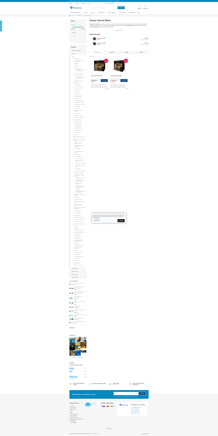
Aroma (75, 250)
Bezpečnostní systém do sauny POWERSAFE (80, 187)
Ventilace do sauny (77, 236)
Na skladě (75, 35)
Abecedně (141, 52)
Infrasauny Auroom (77, 122)
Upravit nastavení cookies (94, 433)
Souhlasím (121, 220)
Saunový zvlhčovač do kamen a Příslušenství (80, 208)
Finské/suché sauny (76, 58)
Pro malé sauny (78, 156)
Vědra (75, 226)
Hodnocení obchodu (74, 414)
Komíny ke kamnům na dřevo (80, 161)
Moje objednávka (73, 422)
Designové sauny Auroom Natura (79, 81)
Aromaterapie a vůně (77, 215)
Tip (74, 40)
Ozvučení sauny (77, 258)
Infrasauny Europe (77, 130)
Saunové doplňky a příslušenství (79, 223)
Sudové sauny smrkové (78, 115)
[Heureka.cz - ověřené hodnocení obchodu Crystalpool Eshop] (92, 405)
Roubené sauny (77, 83)
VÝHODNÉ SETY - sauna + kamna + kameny (79, 61)
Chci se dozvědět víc (118, 30)
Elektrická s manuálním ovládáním (78, 143)
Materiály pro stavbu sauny (78, 265)
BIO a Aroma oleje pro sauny (79, 219)
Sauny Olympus (77, 108)
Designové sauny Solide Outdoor (78, 111)
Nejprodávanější (97, 52)
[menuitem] (76, 12)
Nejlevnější (112, 52)
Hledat (121, 7)
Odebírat (142, 393)
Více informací (96, 217)
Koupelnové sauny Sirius (78, 100)
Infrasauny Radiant (77, 126)
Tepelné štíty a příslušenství (80, 163)
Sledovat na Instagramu (79, 357)
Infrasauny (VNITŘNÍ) (77, 120)
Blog (71, 412)
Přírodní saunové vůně (78, 221)
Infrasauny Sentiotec (78, 124)
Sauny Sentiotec (77, 92)
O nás (89, 3)
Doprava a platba (74, 415)
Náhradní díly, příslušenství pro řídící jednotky (80, 192)
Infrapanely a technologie (78, 173)
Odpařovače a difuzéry (78, 252)
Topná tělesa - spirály (78, 199)
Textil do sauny (77, 234)
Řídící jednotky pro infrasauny (79, 184)
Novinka (74, 38)
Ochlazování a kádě (76, 263)
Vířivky (73, 53)
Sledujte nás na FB (136, 413)
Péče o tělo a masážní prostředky (78, 248)
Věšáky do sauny (77, 254)
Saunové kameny (77, 210)
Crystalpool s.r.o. (110, 428)
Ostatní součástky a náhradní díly (79, 202)
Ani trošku (71, 375)
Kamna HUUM (78, 148)
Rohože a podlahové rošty (79, 256)
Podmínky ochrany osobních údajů (77, 419)
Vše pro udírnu (78, 168)
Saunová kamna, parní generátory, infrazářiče (79, 140)
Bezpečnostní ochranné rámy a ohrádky (79, 195)
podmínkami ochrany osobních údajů (130, 396)
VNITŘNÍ (76, 65)
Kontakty (70, 3)
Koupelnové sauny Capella (79, 102)
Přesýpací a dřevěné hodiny (79, 232)
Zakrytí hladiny (75, 268)
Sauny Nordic (76, 90)
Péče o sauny (76, 260)
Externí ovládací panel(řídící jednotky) (79, 176)
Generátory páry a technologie (79, 171)
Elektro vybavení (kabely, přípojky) (78, 205)
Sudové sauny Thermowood (79, 117)
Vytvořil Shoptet (146, 433)
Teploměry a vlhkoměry (78, 230)
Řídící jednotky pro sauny (80, 178)
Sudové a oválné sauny (78, 86)
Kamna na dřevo (77, 154)
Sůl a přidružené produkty (79, 245)
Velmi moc (71, 367)
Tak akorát (71, 370)
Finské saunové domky (78, 88)
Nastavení (96, 219)
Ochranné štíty (77, 197)
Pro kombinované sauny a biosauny (79, 152)
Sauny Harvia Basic (78, 96)
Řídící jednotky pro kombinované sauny (79, 181)
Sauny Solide (76, 98)
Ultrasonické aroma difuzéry (79, 217)
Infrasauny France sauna (78, 128)
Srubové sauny (77, 113)
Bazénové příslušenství (76, 50)
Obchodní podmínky (74, 417)
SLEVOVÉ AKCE (75, 277)
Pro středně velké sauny (80, 158)
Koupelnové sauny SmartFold (79, 104)
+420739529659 (136, 409)
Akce (74, 37)
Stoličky (75, 243)
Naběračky (76, 228)
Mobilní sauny (75, 134)
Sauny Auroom (77, 106)
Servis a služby (76, 3)
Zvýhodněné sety (77, 212)
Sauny (73, 56)
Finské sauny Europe (78, 67)
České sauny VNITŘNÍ (78, 75)
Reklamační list (73, 420)
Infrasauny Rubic (77, 132)
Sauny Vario (76, 94)
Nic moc (71, 373)
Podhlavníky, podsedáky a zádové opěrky (79, 241)
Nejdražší (126, 52)
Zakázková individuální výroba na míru (79, 137)
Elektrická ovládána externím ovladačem (79, 146)
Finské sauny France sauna (79, 73)
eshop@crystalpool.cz (137, 407)
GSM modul (78, 189)
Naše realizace (83, 3)
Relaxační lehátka (77, 238)
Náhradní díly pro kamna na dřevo (80, 166)
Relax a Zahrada (75, 271)
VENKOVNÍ (76, 63)
